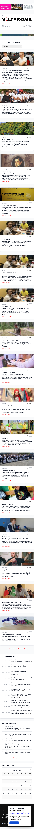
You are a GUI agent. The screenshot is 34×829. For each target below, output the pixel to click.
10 (3, 785)
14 (21, 785)
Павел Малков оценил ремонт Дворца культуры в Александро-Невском (20, 673)
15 (25, 785)
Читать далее (6, 83)
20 (17, 789)
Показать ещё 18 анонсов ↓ (17, 649)
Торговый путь (6, 306)
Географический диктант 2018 (11, 602)
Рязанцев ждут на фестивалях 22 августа (16, 740)
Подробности (7, 42)
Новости (4, 810)
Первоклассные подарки (9, 470)
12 (12, 785)
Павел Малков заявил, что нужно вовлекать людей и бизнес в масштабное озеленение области (20, 666)
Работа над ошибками (9, 205)
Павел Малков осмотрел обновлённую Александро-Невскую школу (21, 684)
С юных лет (5, 438)
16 (30, 785)
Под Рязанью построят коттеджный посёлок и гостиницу (21, 678)
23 (30, 789)
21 (21, 789)
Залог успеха (6, 239)
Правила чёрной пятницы (9, 406)
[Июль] (4, 770)
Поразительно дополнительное (11, 634)
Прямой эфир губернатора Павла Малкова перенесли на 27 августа (20, 660)
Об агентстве (5, 819)
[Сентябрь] (30, 770)
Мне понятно (14, 822)
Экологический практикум (10, 340)
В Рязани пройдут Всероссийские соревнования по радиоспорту (20, 706)
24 (4, 793)
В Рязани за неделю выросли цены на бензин (17, 752)
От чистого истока (7, 139)
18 (8, 789)
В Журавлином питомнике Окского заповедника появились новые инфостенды (21, 696)
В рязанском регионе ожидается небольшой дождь (20, 690)
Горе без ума (6, 536)
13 (16, 785)
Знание (17, 42)
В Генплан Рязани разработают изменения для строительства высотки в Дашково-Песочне (18, 745)
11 (8, 785)
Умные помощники (7, 504)
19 (12, 789)
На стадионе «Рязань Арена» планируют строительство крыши (20, 701)
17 (3, 789)
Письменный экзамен (8, 372)
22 (25, 789)
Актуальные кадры (8, 107)
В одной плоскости (8, 570)
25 (8, 793)
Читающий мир (6, 172)
